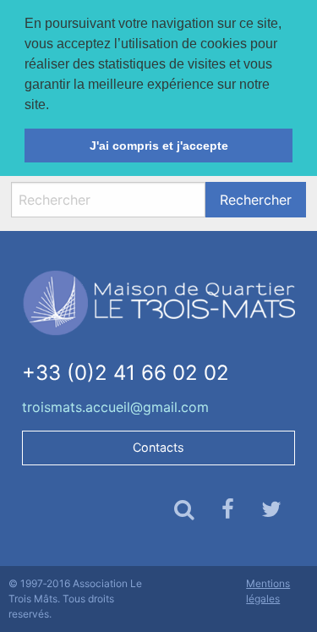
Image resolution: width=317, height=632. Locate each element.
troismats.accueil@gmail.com (115, 406)
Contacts (158, 447)
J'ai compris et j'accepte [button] (159, 145)
